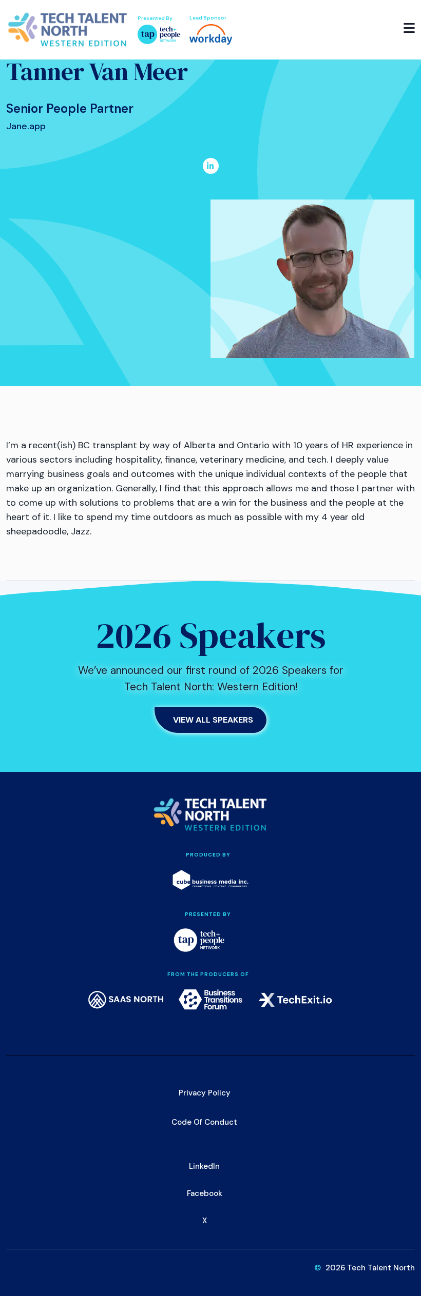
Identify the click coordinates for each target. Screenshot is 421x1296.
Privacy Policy (205, 1093)
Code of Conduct (204, 1122)
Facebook (204, 1193)
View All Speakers (213, 719)
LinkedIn (204, 1166)
